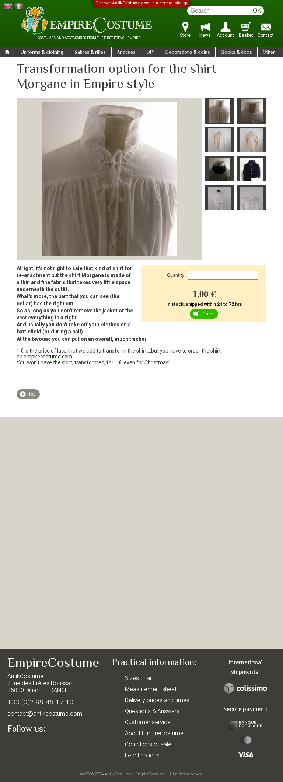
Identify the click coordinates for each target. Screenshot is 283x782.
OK (257, 10)
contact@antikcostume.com (44, 713)
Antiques (126, 53)
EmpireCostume (150, 773)
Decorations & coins (187, 53)
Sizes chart (139, 678)
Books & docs (236, 53)
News (205, 35)
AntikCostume (118, 773)
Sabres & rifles (90, 53)
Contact (266, 35)
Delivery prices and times (157, 700)
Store (185, 35)
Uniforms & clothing (42, 53)
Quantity (175, 275)
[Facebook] (25, 745)
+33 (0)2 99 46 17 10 (40, 702)
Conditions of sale (148, 744)
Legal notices (142, 755)
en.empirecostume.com (44, 357)
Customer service (148, 722)
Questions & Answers (152, 711)
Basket (246, 35)
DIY (150, 53)
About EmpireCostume (154, 733)
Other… (270, 53)
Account (225, 35)
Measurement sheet (151, 689)
